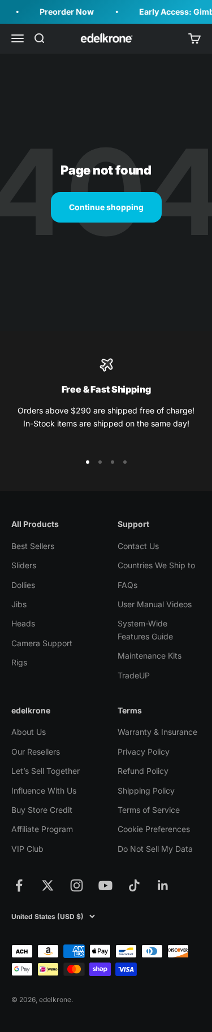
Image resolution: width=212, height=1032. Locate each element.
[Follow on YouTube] (105, 885)
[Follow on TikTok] (134, 885)
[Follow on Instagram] (76, 885)
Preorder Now (64, 11)
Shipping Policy (146, 790)
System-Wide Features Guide (145, 630)
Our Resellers (35, 751)
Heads (23, 623)
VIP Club (27, 849)
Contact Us (138, 546)
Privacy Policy (144, 751)
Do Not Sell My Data (155, 849)
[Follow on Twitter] (47, 885)
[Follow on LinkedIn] (163, 885)
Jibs (19, 604)
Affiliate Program (42, 829)
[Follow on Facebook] (19, 885)
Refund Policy (143, 771)
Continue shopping (106, 207)
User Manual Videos (155, 604)
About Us (28, 732)
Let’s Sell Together (45, 771)
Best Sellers (32, 546)
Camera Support (41, 643)
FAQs (127, 585)
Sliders (23, 565)
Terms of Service (149, 810)
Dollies (23, 585)
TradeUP (134, 675)
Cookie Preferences (154, 829)
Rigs (19, 662)
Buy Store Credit (41, 810)
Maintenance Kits (149, 655)
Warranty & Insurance (157, 732)
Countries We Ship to (156, 565)
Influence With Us (43, 790)
